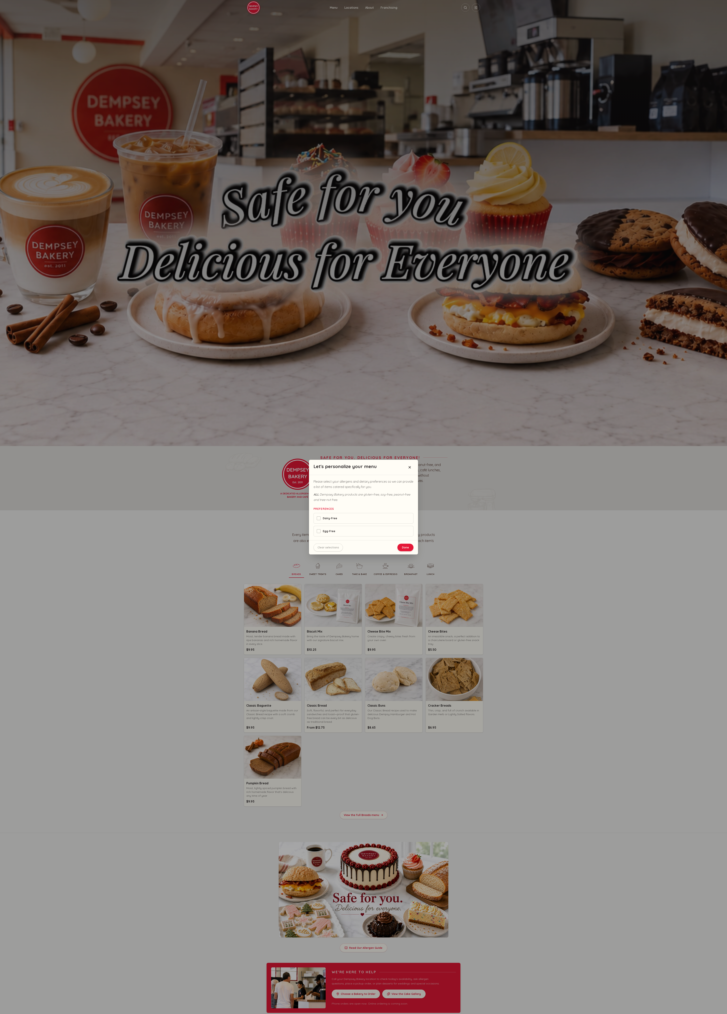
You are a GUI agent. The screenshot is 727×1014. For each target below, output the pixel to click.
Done (405, 547)
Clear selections (328, 547)
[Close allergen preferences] (409, 467)
